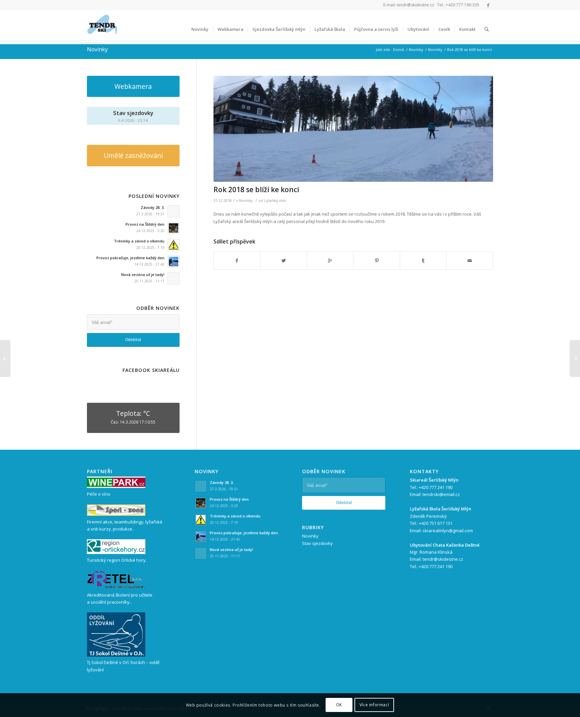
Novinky (97, 49)
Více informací (374, 705)
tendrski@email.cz (441, 494)
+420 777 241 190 (435, 487)
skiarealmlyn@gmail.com (448, 531)
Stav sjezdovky (317, 543)
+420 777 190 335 (462, 5)
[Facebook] (488, 5)
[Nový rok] (575, 358)
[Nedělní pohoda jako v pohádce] (5, 358)
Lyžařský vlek (275, 200)
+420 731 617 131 (435, 523)
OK (339, 705)
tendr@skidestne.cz (415, 5)
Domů (398, 49)
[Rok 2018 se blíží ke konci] (353, 129)
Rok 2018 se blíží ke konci (256, 189)
